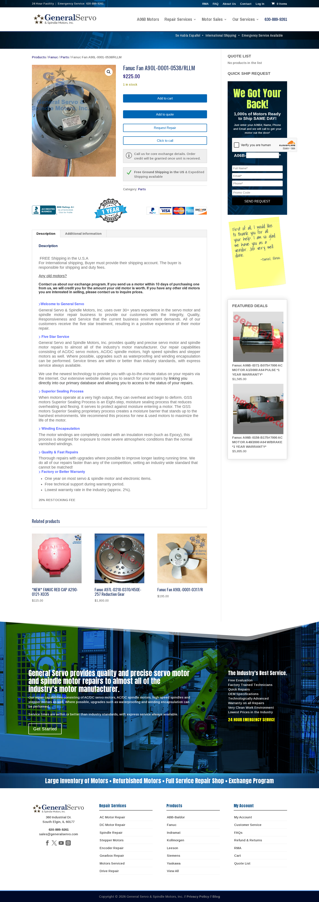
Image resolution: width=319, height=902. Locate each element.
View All (173, 871)
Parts (65, 57)
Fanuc (53, 57)
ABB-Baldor (176, 817)
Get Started (45, 728)
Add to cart (165, 98)
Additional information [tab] (83, 233)
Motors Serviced (112, 863)
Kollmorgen (175, 840)
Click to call (165, 140)
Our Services (243, 20)
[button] (109, 72)
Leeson (172, 848)
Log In (260, 3)
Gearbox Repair (112, 855)
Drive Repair (109, 871)
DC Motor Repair (112, 825)
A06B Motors (148, 20)
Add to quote (165, 114)
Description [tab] (45, 233)
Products (39, 57)
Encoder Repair (111, 848)
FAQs (238, 832)
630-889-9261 (276, 20)
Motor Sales (212, 20)
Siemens (173, 855)
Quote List (242, 863)
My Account (243, 817)
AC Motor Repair (112, 817)
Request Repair (165, 128)
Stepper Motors (111, 840)
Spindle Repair (111, 832)
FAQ (216, 3)
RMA (205, 3)
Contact (246, 3)
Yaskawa (174, 863)
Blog (216, 896)
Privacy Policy (198, 896)
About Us (229, 3)
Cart (237, 855)
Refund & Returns (248, 840)
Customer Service (247, 825)
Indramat (174, 832)
